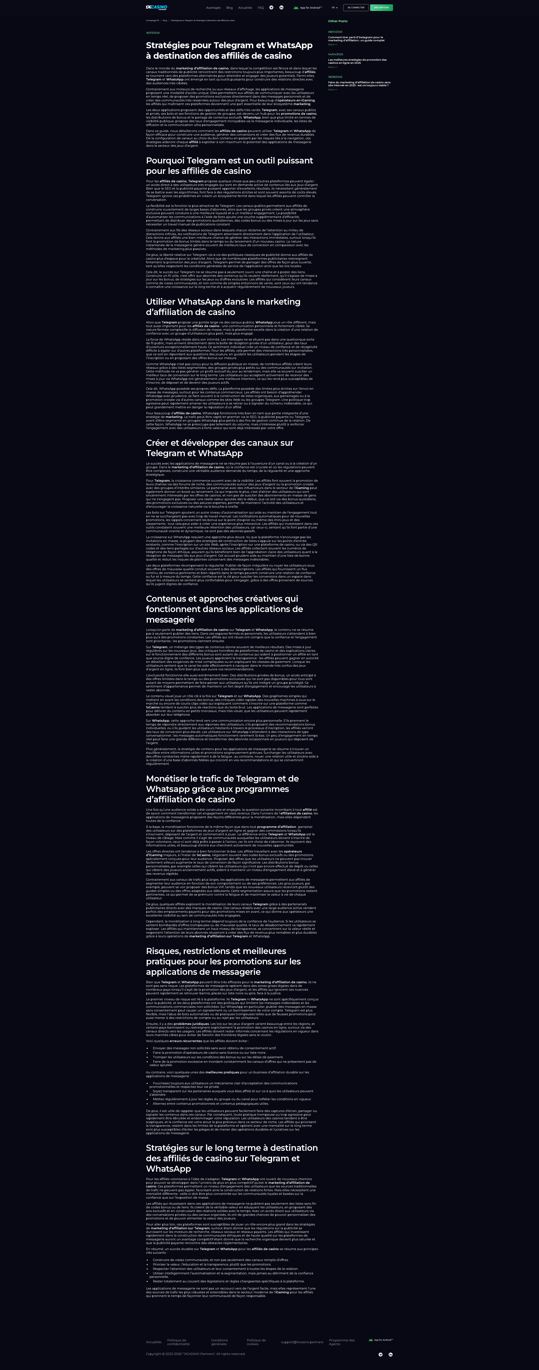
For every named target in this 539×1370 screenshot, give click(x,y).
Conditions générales (219, 1342)
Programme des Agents (342, 1342)
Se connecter (356, 7)
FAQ (261, 7)
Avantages (213, 7)
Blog (229, 7)
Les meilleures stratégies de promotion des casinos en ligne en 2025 (357, 61)
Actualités (245, 7)
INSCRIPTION (381, 7)
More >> (332, 44)
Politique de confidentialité (178, 1342)
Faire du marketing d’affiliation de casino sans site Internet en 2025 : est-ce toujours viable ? (359, 84)
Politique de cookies (256, 1342)
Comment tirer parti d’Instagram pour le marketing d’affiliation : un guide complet (356, 39)
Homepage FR (152, 20)
